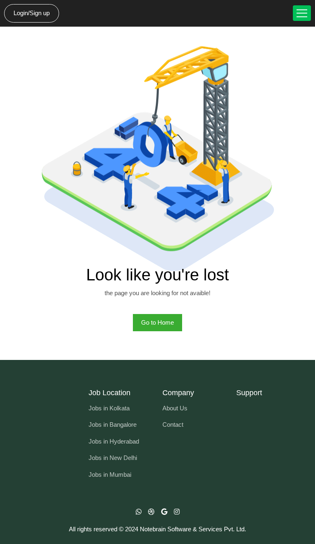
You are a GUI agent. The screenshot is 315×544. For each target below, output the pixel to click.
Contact (172, 424)
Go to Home (157, 322)
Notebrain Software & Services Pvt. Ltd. (193, 529)
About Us (174, 408)
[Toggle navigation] (302, 13)
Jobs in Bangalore (113, 424)
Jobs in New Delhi (113, 457)
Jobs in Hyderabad (114, 441)
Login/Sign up (32, 12)
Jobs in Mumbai (110, 474)
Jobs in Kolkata (109, 408)
